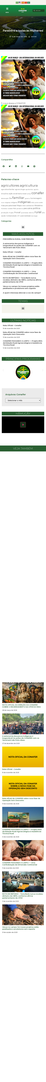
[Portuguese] (17, 2)
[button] (3, 166)
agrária (36, 189)
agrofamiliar (29, 189)
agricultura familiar (7, 189)
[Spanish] (23, 2)
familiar (18, 198)
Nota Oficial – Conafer (12, 252)
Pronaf (17, 212)
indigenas (7, 202)
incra (2, 202)
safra (43, 212)
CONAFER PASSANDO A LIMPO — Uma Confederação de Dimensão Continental (20, 272)
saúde (3, 216)
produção (4, 212)
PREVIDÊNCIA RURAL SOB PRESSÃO (18, 239)
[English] (20, 2)
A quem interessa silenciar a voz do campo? (22, 293)
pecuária (28, 208)
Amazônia (4, 194)
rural (37, 212)
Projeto (11, 212)
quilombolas (24, 212)
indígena (14, 202)
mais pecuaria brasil (8, 206)
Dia (10, 198)
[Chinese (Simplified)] (25, 2)
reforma (31, 212)
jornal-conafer (39, 202)
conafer (37, 193)
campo (29, 194)
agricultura (29, 185)
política (36, 208)
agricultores (10, 185)
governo (27, 198)
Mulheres (4, 208)
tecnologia (34, 216)
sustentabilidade (25, 216)
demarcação (4, 198)
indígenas (24, 202)
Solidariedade (11, 216)
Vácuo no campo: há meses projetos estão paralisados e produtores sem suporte (21, 287)
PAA (14, 208)
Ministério (38, 205)
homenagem (36, 198)
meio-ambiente (28, 205)
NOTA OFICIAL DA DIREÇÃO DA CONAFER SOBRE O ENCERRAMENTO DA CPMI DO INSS (21, 706)
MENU (7, 12)
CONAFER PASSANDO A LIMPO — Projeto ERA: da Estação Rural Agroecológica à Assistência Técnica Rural (22, 265)
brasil (24, 194)
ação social (13, 194)
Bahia (20, 194)
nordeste (10, 208)
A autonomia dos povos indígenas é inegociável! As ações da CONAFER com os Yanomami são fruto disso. (21, 245)
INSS (32, 202)
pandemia (20, 208)
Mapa (19, 206)
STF (18, 216)
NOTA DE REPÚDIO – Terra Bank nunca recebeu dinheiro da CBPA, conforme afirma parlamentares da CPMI (22, 280)
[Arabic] (28, 2)
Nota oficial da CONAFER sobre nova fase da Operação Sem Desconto (22, 257)
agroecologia (20, 189)
